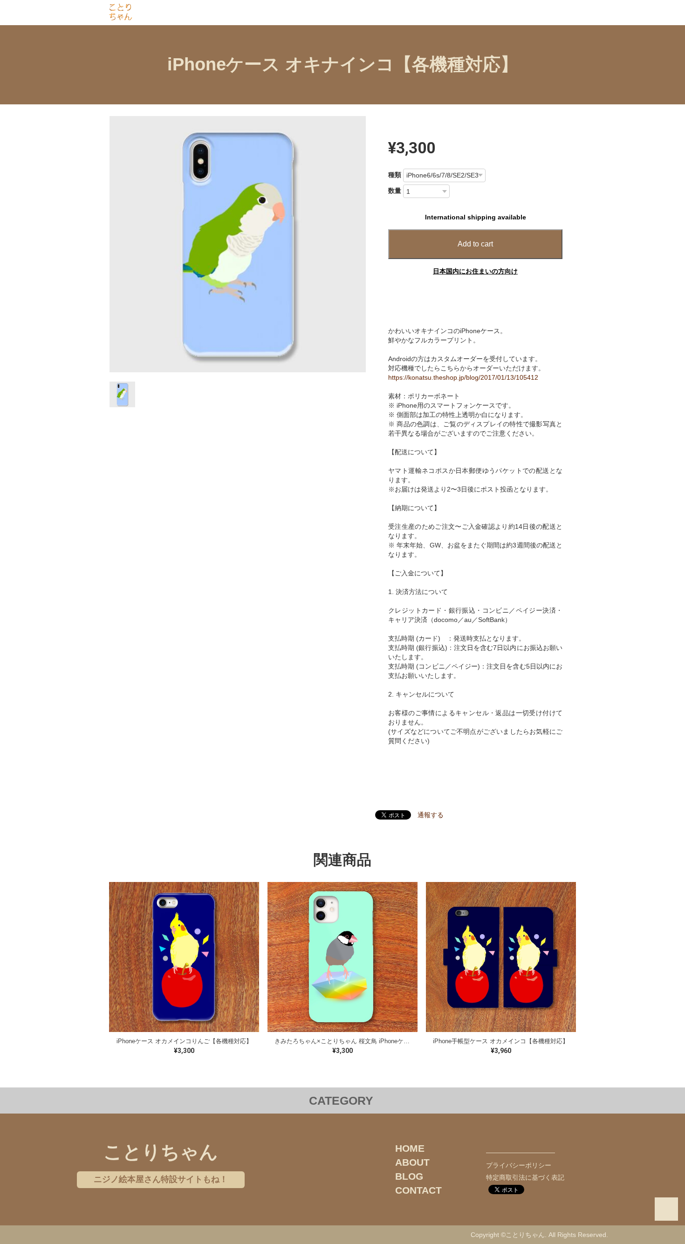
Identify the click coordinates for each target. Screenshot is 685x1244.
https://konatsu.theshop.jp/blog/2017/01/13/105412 (463, 377)
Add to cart (475, 244)
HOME (410, 1148)
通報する (431, 815)
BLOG (409, 1176)
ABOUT (412, 1162)
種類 (394, 174)
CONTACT (418, 1190)
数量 (394, 190)
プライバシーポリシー (518, 1165)
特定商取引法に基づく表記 (525, 1177)
